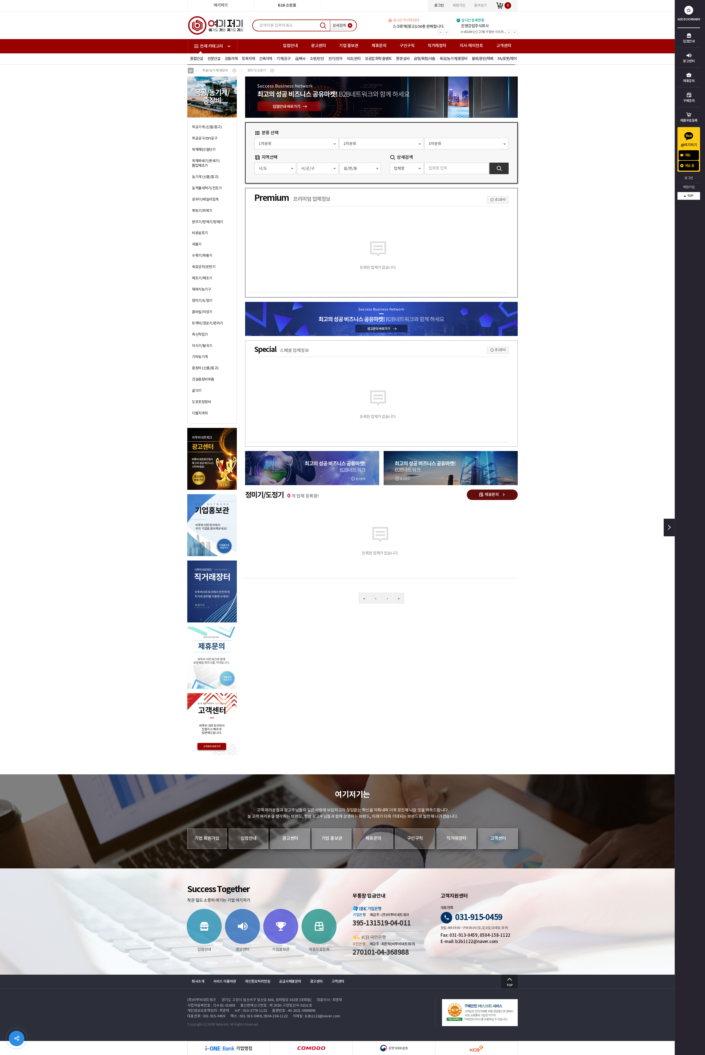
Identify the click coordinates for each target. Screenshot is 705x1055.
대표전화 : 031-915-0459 (206, 1016)
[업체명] (406, 168)
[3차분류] (466, 143)
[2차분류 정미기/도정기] (381, 143)
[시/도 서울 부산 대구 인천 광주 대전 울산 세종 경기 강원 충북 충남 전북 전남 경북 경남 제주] (275, 168)
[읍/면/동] (360, 168)
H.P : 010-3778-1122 (251, 1011)
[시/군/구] (317, 168)
